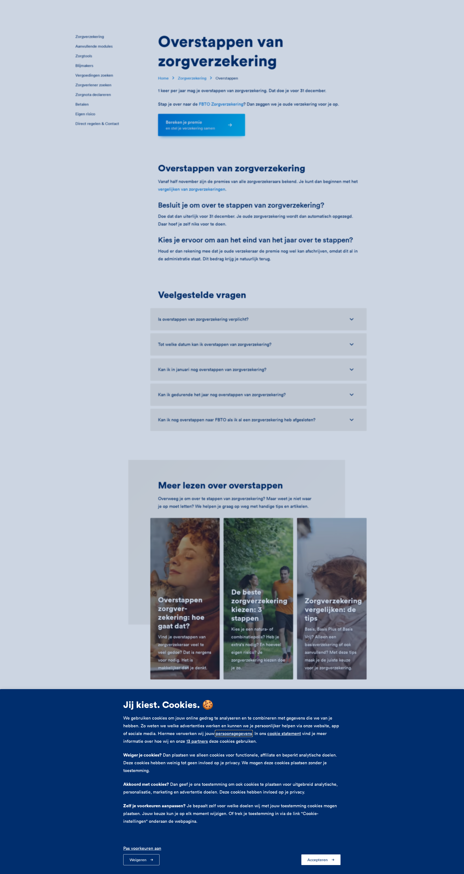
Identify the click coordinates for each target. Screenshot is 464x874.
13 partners (197, 741)
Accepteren (317, 859)
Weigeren (138, 859)
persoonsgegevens (234, 733)
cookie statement (284, 733)
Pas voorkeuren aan (142, 848)
